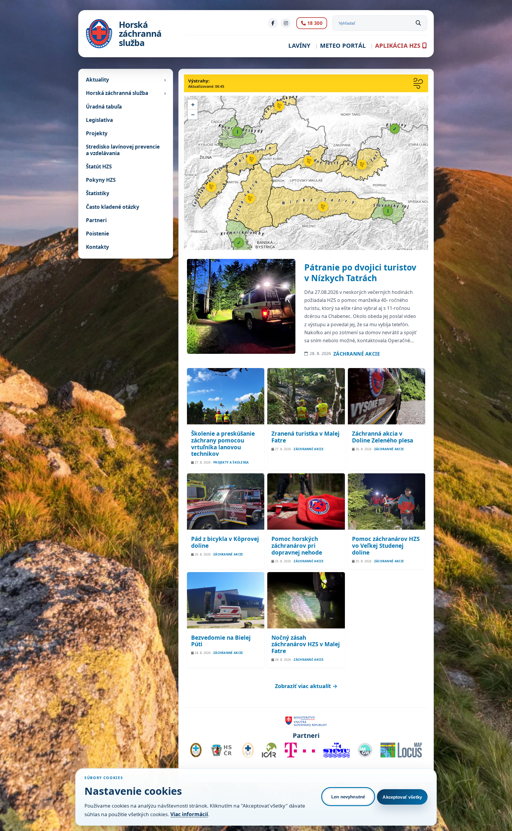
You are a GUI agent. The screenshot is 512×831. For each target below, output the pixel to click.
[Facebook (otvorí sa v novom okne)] (273, 23)
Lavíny (299, 46)
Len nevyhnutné (348, 796)
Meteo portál (343, 46)
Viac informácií (189, 814)
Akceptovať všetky (402, 797)
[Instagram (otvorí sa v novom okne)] (286, 23)
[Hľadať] (418, 23)
